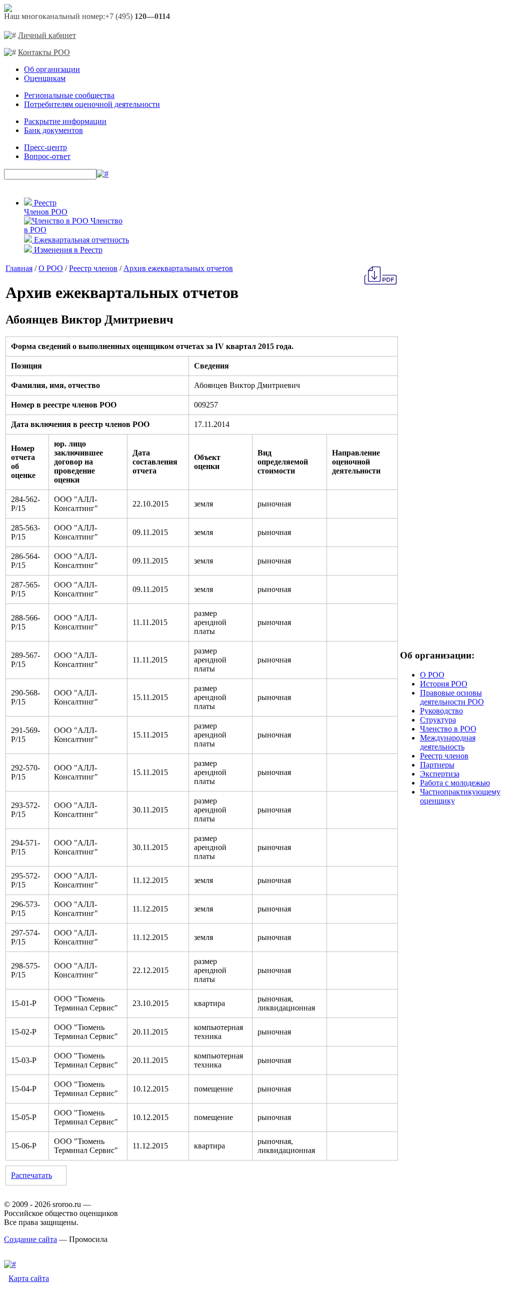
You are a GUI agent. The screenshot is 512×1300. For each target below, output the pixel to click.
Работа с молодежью (455, 782)
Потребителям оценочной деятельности (92, 104)
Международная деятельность (448, 742)
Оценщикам (45, 78)
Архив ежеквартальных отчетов (178, 268)
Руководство (441, 710)
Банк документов (53, 130)
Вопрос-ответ (47, 156)
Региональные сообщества (69, 95)
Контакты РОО (44, 52)
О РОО (50, 268)
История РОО (444, 684)
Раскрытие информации (65, 121)
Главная (19, 268)
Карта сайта (28, 1278)
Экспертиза (440, 774)
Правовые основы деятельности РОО (452, 697)
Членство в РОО (448, 728)
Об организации (52, 69)
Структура (438, 720)
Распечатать (31, 1175)
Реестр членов (93, 268)
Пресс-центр (45, 147)
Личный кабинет (47, 35)
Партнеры (437, 764)
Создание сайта (30, 1239)
